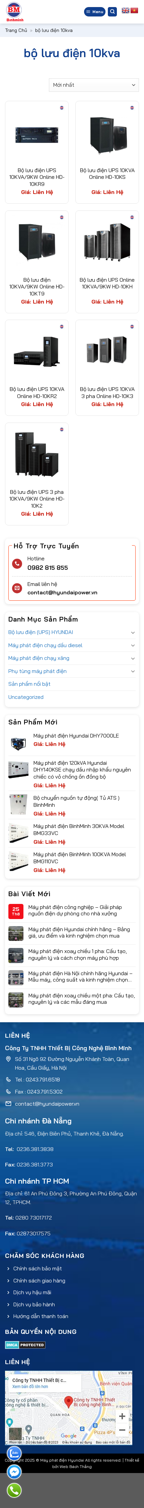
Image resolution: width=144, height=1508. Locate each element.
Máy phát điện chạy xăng (38, 657)
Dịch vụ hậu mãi (32, 1292)
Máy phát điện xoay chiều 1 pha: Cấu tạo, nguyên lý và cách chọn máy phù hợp (77, 954)
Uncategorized (26, 696)
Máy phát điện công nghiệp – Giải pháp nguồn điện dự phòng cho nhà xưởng (75, 910)
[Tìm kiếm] (112, 11)
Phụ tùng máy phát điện (37, 671)
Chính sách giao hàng (39, 1280)
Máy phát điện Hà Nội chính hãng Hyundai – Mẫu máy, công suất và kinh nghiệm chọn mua (80, 976)
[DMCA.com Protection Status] (25, 1344)
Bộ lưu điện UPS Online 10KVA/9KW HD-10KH (107, 283)
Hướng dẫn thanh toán (40, 1316)
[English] (126, 10)
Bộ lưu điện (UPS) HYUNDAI (40, 632)
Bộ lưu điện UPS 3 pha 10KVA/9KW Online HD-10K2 (37, 498)
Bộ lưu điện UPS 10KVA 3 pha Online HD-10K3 (107, 392)
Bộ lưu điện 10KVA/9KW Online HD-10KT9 (37, 286)
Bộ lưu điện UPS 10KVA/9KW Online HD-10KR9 (37, 177)
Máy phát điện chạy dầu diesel (45, 645)
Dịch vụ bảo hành (34, 1304)
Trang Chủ (16, 30)
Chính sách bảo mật (37, 1268)
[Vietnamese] (134, 10)
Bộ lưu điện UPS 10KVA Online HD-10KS (107, 174)
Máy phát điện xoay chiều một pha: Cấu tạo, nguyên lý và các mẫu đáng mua (81, 998)
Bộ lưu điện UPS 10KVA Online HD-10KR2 (37, 392)
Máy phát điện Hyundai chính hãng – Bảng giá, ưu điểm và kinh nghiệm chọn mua (79, 932)
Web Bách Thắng (76, 1466)
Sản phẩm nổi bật (29, 683)
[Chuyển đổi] (133, 632)
